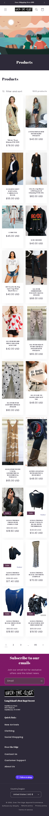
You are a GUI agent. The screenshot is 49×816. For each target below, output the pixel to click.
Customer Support (15, 760)
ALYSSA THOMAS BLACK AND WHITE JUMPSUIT (36, 575)
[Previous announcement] (4, 2)
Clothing (9, 730)
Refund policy (27, 806)
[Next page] (43, 645)
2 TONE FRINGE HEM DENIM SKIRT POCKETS (36, 134)
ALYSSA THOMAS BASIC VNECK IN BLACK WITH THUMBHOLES (36, 523)
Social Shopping (14, 737)
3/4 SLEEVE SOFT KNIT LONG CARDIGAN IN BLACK (12, 192)
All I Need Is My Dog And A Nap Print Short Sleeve (12, 289)
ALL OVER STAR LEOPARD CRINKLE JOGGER (12, 405)
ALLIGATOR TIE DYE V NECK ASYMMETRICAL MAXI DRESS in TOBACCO (13, 473)
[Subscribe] (41, 681)
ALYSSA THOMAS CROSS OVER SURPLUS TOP (12, 522)
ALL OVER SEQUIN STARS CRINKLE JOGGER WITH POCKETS (36, 348)
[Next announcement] (44, 2)
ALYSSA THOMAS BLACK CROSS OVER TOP (13, 623)
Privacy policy (41, 806)
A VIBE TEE (12, 233)
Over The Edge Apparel (23, 802)
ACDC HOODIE (36, 240)
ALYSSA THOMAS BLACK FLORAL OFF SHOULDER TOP (36, 623)
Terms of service (26, 810)
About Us (10, 766)
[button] (6, 10)
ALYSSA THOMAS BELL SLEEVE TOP (13, 574)
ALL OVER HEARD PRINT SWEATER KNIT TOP (12, 343)
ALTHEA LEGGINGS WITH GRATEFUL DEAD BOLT (36, 473)
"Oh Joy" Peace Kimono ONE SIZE (12, 141)
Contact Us (11, 754)
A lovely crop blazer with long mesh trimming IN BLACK (36, 191)
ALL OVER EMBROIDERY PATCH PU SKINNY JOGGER (36, 292)
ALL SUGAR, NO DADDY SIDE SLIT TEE (36, 397)
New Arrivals (12, 724)
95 (35, 644)
